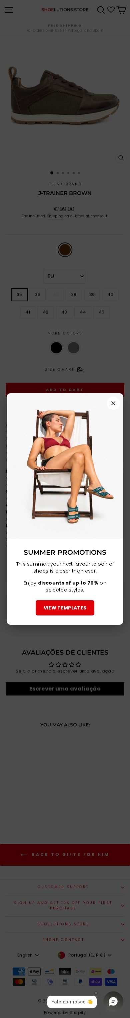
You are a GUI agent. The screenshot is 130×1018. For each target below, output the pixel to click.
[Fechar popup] (113, 403)
